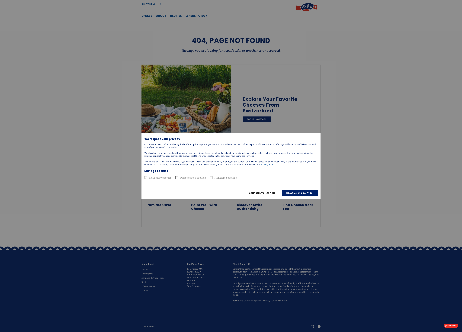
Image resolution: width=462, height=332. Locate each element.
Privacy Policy (267, 164)
